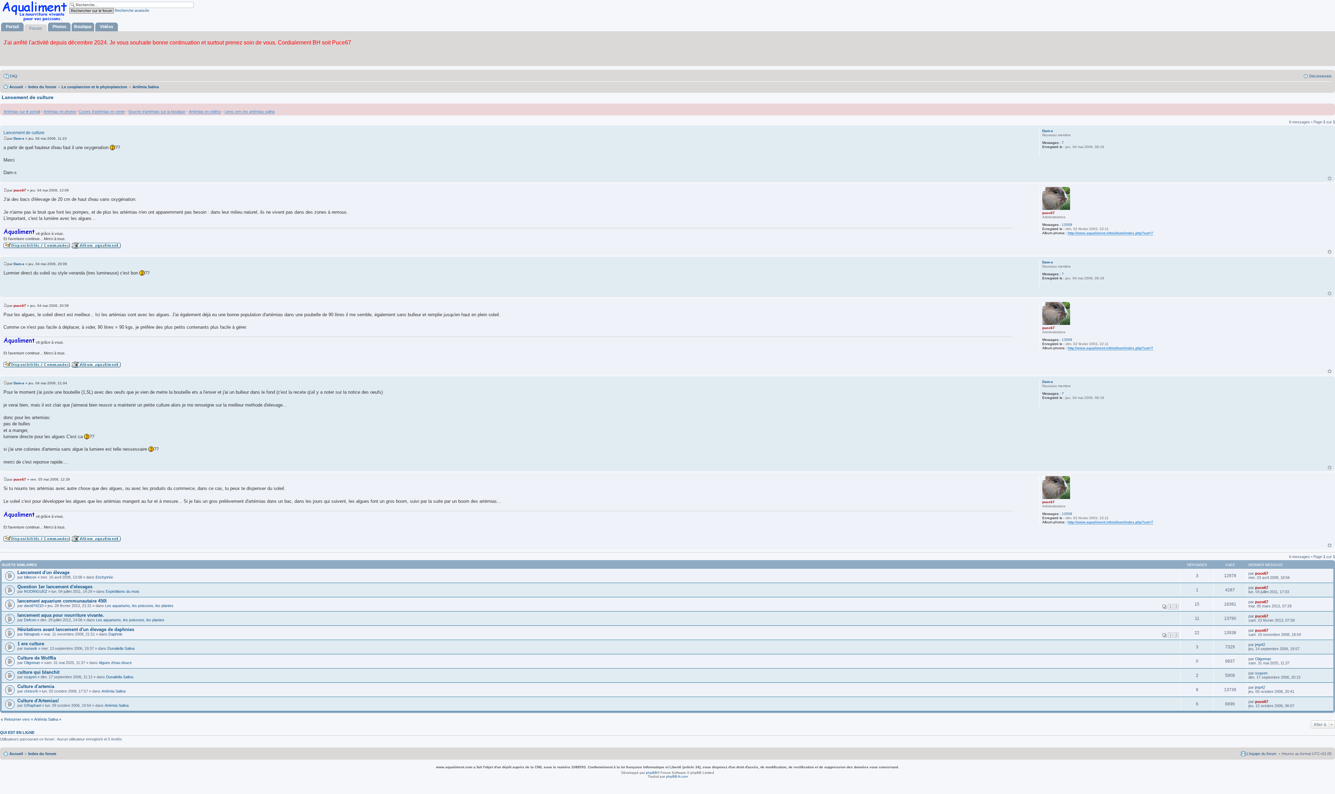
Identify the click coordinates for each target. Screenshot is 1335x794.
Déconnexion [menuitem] (1320, 76)
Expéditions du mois (122, 591)
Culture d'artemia (35, 686)
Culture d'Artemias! (38, 700)
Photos (59, 26)
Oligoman (32, 663)
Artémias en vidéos (205, 111)
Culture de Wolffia (36, 658)
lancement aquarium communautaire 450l (62, 601)
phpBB (651, 773)
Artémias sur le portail (21, 111)
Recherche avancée (132, 10)
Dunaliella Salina (121, 648)
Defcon (30, 620)
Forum (35, 28)
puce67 (1048, 213)
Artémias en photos (59, 111)
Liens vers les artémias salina (250, 111)
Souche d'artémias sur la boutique (156, 111)
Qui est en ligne (17, 732)
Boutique (83, 26)
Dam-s (1047, 131)
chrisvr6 (31, 691)
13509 (1067, 225)
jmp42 (1260, 644)
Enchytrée (104, 577)
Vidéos (106, 26)
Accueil (16, 754)
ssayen (30, 677)
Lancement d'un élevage (43, 572)
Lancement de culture (28, 97)
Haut (1330, 178)
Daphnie (115, 634)
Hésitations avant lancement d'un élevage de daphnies (75, 629)
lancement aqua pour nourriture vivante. (60, 615)
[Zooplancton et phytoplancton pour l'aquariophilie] (36, 21)
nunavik (30, 648)
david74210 (33, 606)
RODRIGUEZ (35, 591)
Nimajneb (32, 634)
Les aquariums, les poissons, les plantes (139, 606)
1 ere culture (30, 643)
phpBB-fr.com (677, 776)
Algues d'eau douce (115, 663)
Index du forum (42, 754)
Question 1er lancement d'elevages (54, 586)
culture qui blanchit (38, 672)
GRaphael (32, 705)
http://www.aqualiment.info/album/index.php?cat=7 (1110, 233)
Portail (12, 26)
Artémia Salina (114, 691)
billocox (30, 577)
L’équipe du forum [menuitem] (1261, 754)
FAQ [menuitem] (13, 76)
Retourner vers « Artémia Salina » (32, 719)
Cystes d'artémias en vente (102, 111)
